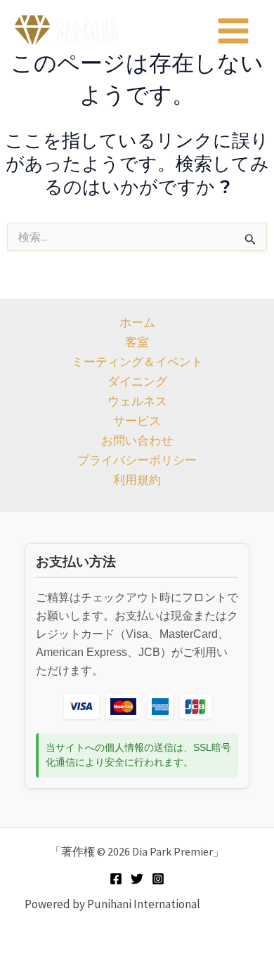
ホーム (137, 322)
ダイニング (137, 381)
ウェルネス (137, 401)
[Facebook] (116, 878)
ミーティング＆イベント (137, 361)
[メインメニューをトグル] (234, 31)
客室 (137, 342)
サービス (137, 420)
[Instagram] (158, 878)
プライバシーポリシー (137, 460)
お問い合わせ (137, 440)
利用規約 (137, 479)
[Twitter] (137, 878)
